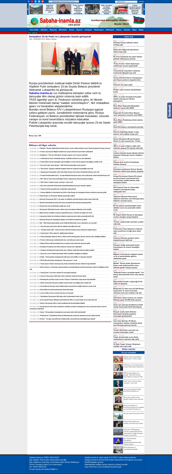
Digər (134, 30)
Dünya (118, 30)
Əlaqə (141, 30)
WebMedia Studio (95, 467)
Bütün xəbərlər (128, 349)
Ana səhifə (34, 30)
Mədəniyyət (99, 30)
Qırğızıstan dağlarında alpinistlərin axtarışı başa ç (57, 33)
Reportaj (53, 30)
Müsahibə (63, 30)
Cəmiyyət (88, 30)
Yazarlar (127, 30)
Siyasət (79, 30)
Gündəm (44, 30)
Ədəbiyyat (110, 30)
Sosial (71, 30)
